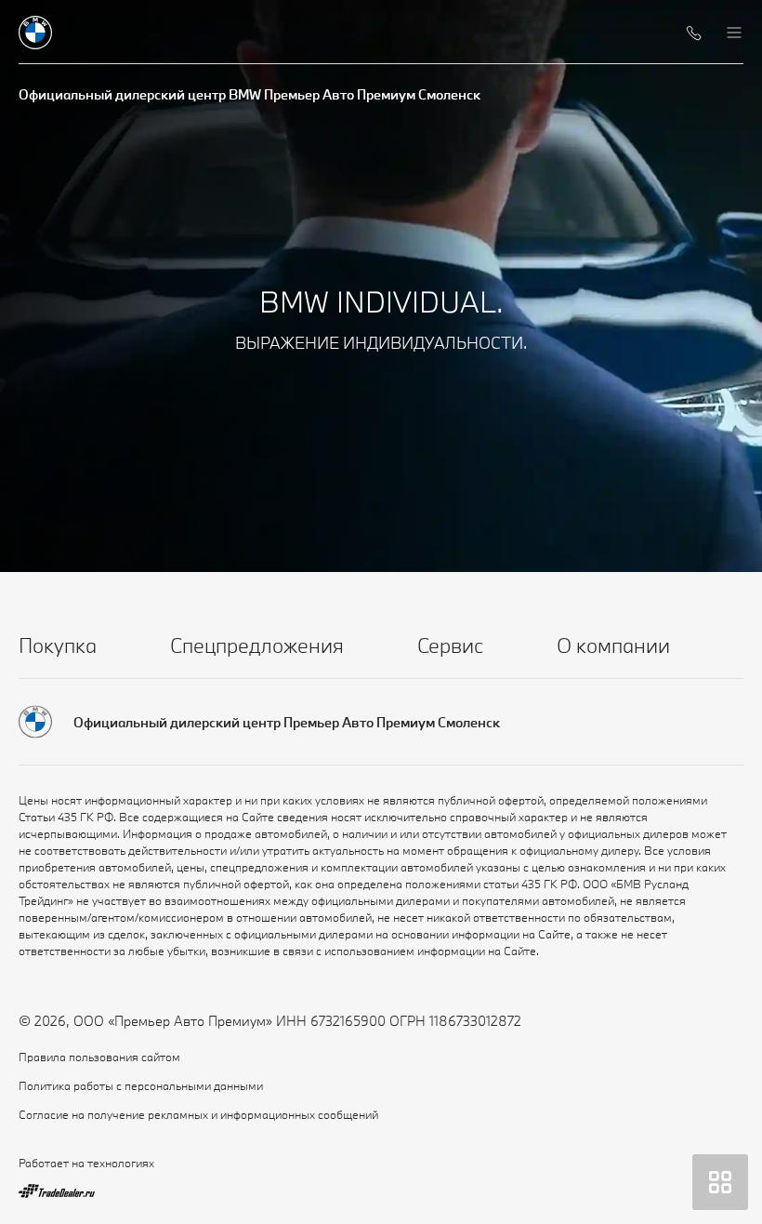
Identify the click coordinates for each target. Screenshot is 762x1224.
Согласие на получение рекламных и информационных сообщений (198, 1114)
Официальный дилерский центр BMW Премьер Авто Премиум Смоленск (249, 94)
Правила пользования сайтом (99, 1056)
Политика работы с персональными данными (141, 1085)
